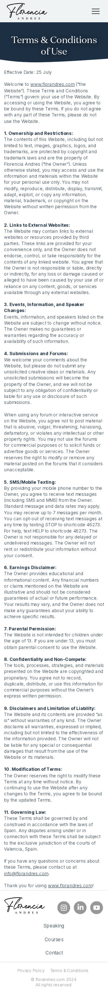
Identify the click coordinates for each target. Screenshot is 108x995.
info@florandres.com (26, 873)
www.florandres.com (52, 84)
